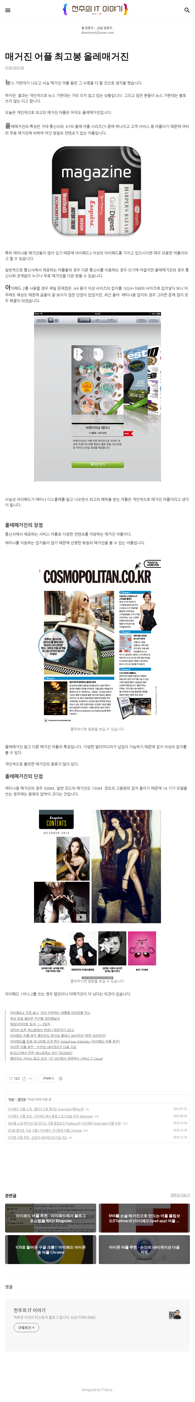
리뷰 (11, 1099)
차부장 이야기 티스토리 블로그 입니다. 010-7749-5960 (54, 1317)
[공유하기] (24, 1078)
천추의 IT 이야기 (30, 1310)
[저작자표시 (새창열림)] (60, 1079)
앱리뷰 (22, 1099)
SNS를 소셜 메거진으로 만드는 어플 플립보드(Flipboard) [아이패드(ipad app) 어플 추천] (64, 1123)
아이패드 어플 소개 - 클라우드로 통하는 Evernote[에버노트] (46, 1109)
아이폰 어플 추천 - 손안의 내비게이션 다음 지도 (37, 1137)
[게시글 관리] (30, 1078)
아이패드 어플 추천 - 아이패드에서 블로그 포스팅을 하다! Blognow (50, 1116)
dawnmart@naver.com (97, 32)
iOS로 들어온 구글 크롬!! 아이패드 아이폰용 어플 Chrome (45, 1130)
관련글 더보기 (180, 1195)
